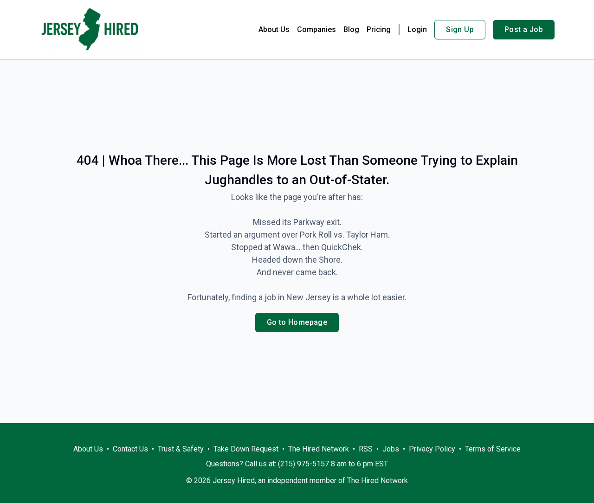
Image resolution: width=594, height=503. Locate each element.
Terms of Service (493, 449)
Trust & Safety (181, 449)
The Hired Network (318, 449)
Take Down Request (245, 449)
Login (417, 29)
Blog (351, 29)
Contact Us (130, 449)
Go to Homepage (297, 322)
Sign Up (460, 29)
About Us (274, 29)
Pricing (379, 29)
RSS (366, 449)
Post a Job (523, 29)
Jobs (390, 449)
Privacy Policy (432, 449)
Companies (316, 29)
